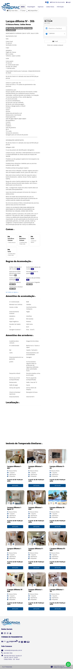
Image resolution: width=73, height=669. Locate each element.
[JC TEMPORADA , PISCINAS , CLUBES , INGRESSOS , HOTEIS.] (15, 497)
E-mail (56, 41)
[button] (23, 229)
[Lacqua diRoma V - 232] (36, 538)
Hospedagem (31, 7)
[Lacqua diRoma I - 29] (15, 538)
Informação (60, 7)
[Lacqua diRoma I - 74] (57, 579)
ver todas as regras (12, 292)
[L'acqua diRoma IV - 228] (15, 579)
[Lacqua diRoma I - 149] (36, 579)
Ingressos (40, 7)
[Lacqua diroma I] (15, 456)
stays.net (62, 666)
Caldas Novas (50, 7)
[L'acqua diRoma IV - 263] (57, 538)
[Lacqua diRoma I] (36, 456)
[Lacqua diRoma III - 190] (57, 497)
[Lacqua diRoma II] (57, 456)
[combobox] (57, 34)
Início (23, 7)
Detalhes (15, 485)
